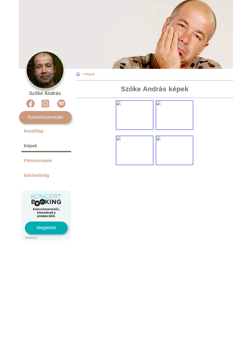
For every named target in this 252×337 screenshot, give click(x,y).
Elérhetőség (36, 175)
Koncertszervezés (45, 117)
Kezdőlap (34, 131)
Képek (30, 145)
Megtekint (46, 227)
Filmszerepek (38, 160)
